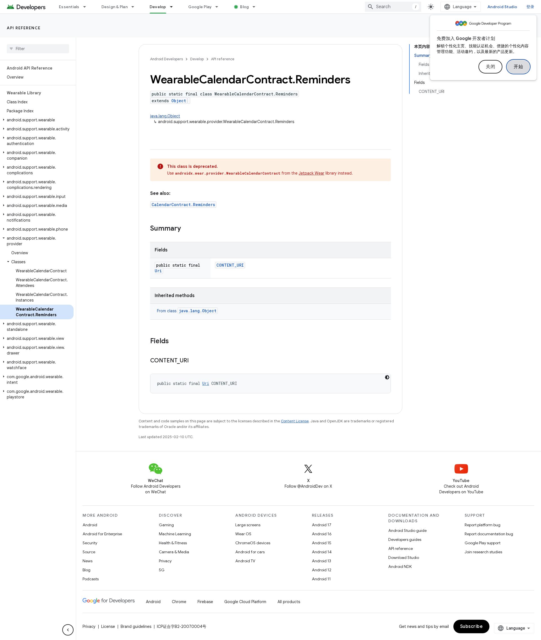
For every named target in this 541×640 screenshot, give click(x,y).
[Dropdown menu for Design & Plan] (135, 7)
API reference (24, 27)
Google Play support (482, 542)
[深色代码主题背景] (387, 377)
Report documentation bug (489, 533)
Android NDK (400, 566)
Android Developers (166, 59)
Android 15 (321, 542)
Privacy (165, 560)
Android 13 (321, 560)
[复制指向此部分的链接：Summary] (186, 229)
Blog (244, 6)
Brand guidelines (136, 626)
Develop (158, 6)
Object (178, 100)
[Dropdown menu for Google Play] (219, 7)
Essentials (69, 6)
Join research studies (483, 551)
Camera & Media (174, 551)
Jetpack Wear (311, 173)
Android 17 (321, 524)
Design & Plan (114, 6)
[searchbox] (38, 48)
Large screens (247, 524)
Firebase (205, 601)
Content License (295, 421)
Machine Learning (175, 533)
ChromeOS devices (252, 542)
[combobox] (393, 7)
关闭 (490, 67)
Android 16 (322, 533)
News (87, 560)
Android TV (245, 560)
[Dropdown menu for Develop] (173, 7)
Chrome (179, 601)
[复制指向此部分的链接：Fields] (174, 341)
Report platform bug (482, 524)
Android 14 (322, 551)
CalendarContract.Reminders (183, 204)
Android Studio (502, 6)
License (108, 626)
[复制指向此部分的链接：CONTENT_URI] (194, 361)
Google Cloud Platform (245, 601)
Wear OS (243, 533)
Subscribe (471, 626)
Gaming (166, 524)
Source (89, 551)
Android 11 (321, 578)
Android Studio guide (407, 530)
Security (90, 542)
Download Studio (403, 557)
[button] (37, 119)
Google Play (200, 6)
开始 (518, 67)
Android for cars (250, 551)
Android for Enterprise (102, 533)
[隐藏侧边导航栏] (68, 629)
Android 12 (321, 569)
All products (289, 601)
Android (90, 524)
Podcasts (91, 578)
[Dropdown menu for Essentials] (87, 7)
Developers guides (404, 539)
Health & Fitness (173, 542)
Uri (158, 270)
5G (162, 569)
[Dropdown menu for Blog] (256, 7)
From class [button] (186, 310)
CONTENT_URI (230, 265)
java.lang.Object (165, 116)
